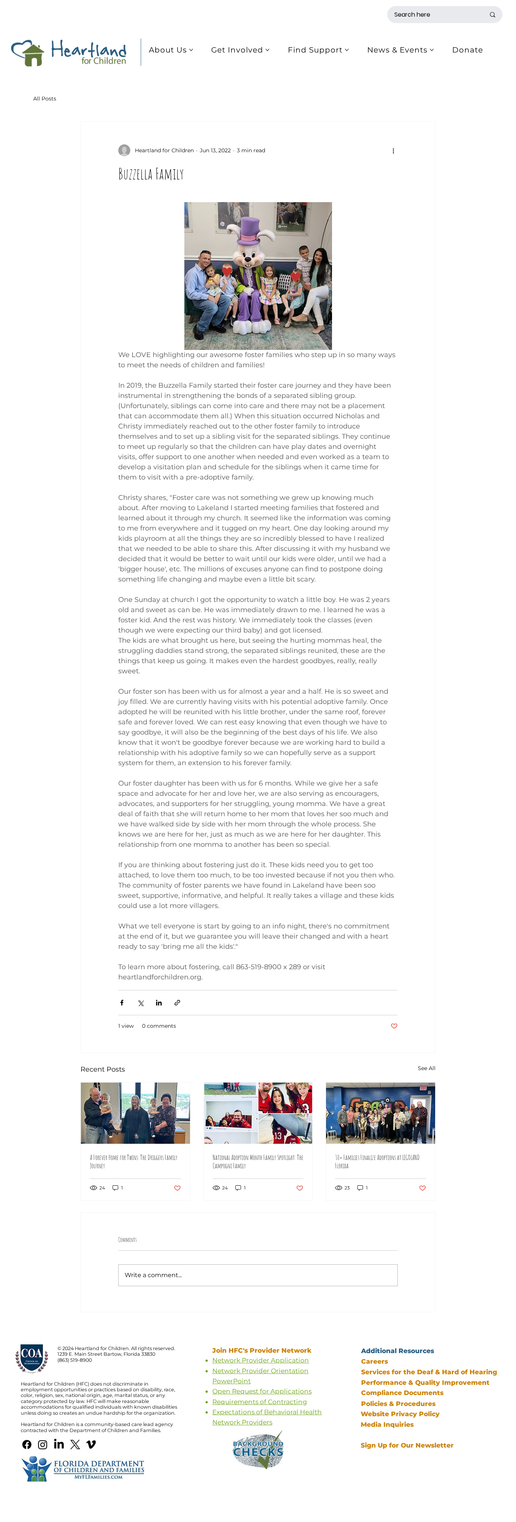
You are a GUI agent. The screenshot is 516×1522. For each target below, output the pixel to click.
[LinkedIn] (59, 1444)
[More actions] (393, 150)
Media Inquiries (388, 1424)
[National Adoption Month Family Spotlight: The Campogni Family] (258, 1113)
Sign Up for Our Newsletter (407, 1445)
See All (427, 1068)
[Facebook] (27, 1444)
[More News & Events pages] (432, 50)
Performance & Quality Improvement (425, 1382)
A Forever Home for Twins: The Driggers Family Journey (134, 1161)
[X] (75, 1444)
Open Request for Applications (262, 1391)
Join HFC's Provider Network (263, 1350)
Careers (374, 1361)
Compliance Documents (402, 1393)
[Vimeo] (91, 1444)
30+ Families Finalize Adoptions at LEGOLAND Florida (377, 1161)
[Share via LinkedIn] (158, 1002)
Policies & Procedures (398, 1404)
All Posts (44, 98)
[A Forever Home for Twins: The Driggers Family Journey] (135, 1113)
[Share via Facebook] (121, 1002)
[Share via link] (177, 1002)
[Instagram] (43, 1444)
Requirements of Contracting (259, 1402)
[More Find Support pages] (347, 50)
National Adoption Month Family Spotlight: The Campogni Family (258, 1161)
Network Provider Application (260, 1360)
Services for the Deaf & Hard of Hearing (429, 1372)
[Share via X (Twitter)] (140, 1002)
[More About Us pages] (191, 50)
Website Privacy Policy (400, 1414)
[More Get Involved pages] (267, 50)
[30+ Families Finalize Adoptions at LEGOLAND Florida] (380, 1113)
